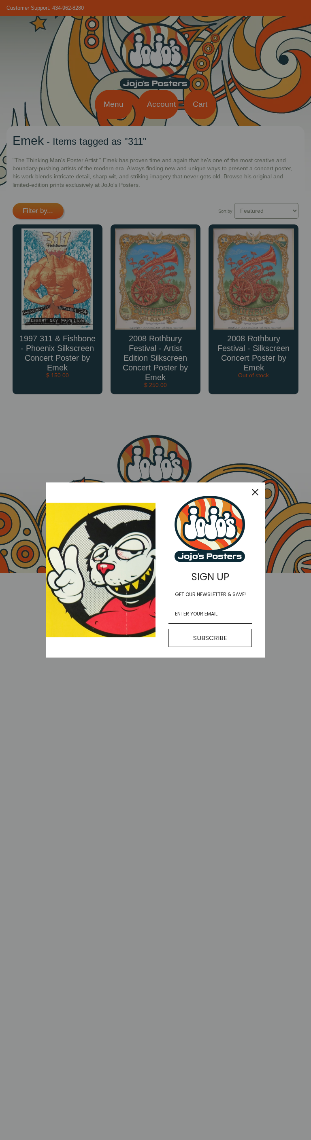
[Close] (255, 492)
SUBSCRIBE (210, 638)
